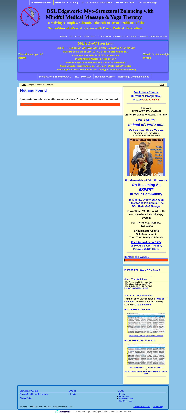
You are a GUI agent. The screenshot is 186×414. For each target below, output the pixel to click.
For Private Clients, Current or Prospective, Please (146, 96)
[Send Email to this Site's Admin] (144, 273)
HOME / (63, 36)
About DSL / (90, 36)
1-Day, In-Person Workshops (96, 2)
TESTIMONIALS (83, 76)
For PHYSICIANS (125, 2)
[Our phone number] (153, 273)
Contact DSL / (131, 36)
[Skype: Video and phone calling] (149, 273)
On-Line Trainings (147, 2)
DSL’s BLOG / (75, 36)
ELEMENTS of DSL (41, 2)
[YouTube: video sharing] (131, 273)
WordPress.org (125, 401)
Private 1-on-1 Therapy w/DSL (55, 76)
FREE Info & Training (66, 2)
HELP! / (144, 36)
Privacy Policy (158, 407)
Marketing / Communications (133, 76)
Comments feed (126, 398)
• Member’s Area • (158, 36)
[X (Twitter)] (135, 273)
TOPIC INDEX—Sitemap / (110, 36)
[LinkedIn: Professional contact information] (126, 273)
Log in (162, 85)
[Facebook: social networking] (140, 273)
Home (24, 85)
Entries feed (124, 396)
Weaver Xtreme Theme (142, 407)
